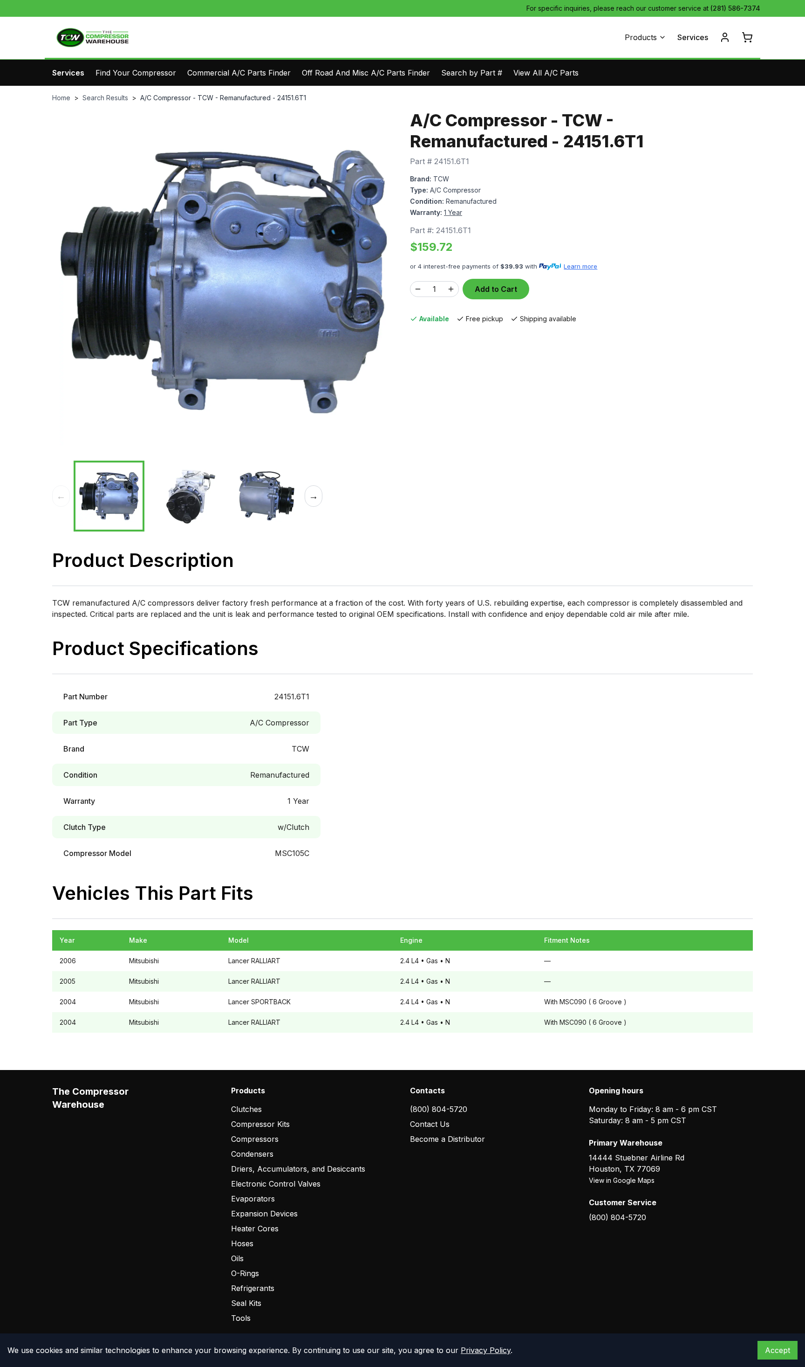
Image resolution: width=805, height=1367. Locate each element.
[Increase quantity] (450, 289)
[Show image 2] (187, 496)
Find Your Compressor (136, 72)
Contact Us (430, 1124)
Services (692, 37)
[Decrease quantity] (417, 289)
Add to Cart (496, 289)
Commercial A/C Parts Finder (239, 72)
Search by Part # (471, 72)
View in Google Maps (622, 1180)
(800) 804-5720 (438, 1109)
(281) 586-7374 (735, 8)
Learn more (580, 266)
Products (641, 37)
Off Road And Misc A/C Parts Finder (366, 72)
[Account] (724, 37)
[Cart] (747, 37)
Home (61, 98)
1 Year (453, 212)
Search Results (105, 98)
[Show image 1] (109, 496)
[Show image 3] (265, 496)
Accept (777, 1350)
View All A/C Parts (546, 72)
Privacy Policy (486, 1350)
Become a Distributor (447, 1139)
